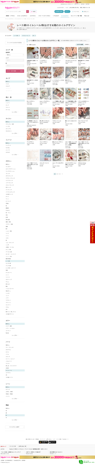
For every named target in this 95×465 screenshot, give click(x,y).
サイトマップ (42, 439)
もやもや (8, 152)
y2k (6, 309)
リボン (7, 238)
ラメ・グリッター (10, 347)
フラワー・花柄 (9, 224)
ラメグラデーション (10, 171)
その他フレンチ (9, 194)
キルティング (9, 279)
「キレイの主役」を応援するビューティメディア (11, 452)
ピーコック (8, 201)
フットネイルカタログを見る (14, 42)
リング (7, 233)
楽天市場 (87, 4)
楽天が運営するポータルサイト (56, 452)
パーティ (8, 396)
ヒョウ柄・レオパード (11, 268)
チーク (7, 196)
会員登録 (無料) (59, 11)
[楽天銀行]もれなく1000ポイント (67, 4)
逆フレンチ (8, 187)
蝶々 (7, 228)
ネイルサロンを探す (14, 427)
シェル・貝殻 (9, 231)
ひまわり (8, 210)
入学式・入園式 (9, 391)
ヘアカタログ (56, 15)
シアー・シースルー (10, 328)
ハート (7, 235)
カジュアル (8, 128)
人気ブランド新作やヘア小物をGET (33, 452)
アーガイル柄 (9, 251)
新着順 (87, 44)
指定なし (8, 164)
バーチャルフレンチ (10, 192)
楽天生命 (82, 4)
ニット (7, 274)
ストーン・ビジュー (10, 358)
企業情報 (2, 460)
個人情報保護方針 (9, 460)
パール (7, 354)
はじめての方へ (60, 7)
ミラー (7, 297)
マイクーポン (76, 11)
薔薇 (7, 226)
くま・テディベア (10, 242)
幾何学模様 (8, 258)
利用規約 (37, 439)
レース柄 (24, 18)
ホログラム (8, 349)
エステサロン (33, 15)
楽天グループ (77, 4)
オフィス (8, 389)
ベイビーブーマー (10, 288)
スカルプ (8, 86)
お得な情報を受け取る (74, 7)
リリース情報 (58, 439)
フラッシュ (8, 302)
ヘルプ (66, 7)
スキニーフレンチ (10, 185)
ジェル (7, 83)
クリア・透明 (9, 326)
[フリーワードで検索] (27, 11)
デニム (7, 281)
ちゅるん (8, 147)
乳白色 (7, 333)
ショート (8, 102)
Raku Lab (86, 15)
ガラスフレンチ (9, 175)
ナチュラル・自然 (10, 124)
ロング (7, 105)
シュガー (8, 293)
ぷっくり (8, 150)
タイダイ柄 (8, 263)
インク (7, 295)
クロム (7, 307)
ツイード (8, 277)
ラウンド (8, 107)
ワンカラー (8, 166)
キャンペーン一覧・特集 (76, 15)
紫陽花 (7, 208)
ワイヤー (8, 363)
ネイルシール (29, 18)
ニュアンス (8, 145)
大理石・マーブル (10, 247)
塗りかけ (8, 284)
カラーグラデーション (11, 168)
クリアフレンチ (9, 180)
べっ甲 (7, 244)
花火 (7, 215)
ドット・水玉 (9, 256)
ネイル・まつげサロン (22, 15)
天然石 (7, 368)
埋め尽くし (8, 291)
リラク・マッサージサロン (44, 15)
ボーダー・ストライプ (11, 254)
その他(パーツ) (9, 377)
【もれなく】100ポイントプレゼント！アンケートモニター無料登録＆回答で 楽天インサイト (28, 449)
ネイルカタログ (64, 15)
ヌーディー (8, 330)
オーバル (8, 109)
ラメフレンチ (9, 189)
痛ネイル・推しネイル (11, 311)
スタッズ (8, 356)
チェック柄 (8, 249)
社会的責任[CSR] (17, 460)
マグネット (8, 300)
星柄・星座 (8, 221)
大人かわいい (9, 131)
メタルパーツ (9, 361)
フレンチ (8, 173)
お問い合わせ (48, 439)
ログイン (67, 11)
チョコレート (9, 272)
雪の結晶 (8, 219)
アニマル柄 (8, 265)
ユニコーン (8, 304)
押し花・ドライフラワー (11, 365)
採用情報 (23, 460)
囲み (7, 286)
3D (6, 375)
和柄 (7, 270)
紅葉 (7, 217)
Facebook (64, 439)
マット (7, 198)
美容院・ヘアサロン (10, 15)
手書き (7, 203)
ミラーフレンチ (9, 182)
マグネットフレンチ (10, 178)
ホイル (7, 352)
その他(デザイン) (10, 314)
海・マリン (8, 212)
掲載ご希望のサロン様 (85, 7)
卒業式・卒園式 (9, 394)
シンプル (8, 126)
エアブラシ (8, 372)
